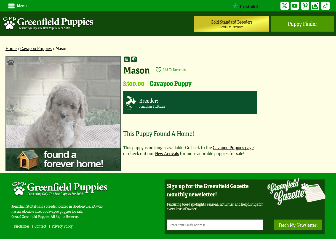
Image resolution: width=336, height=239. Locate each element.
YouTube (295, 6)
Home (11, 48)
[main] (168, 114)
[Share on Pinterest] (133, 59)
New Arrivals (167, 153)
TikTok (325, 6)
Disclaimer (21, 226)
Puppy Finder (302, 24)
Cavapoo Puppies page (233, 147)
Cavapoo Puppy (170, 83)
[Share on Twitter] (126, 59)
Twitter (284, 6)
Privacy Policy (62, 226)
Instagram (315, 6)
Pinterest (305, 6)
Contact (40, 226)
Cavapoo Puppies (36, 48)
